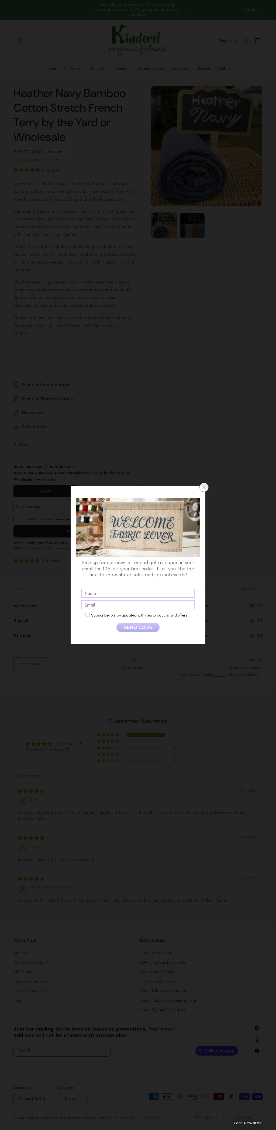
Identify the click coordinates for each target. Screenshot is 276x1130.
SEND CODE (138, 627)
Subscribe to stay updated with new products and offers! (139, 615)
